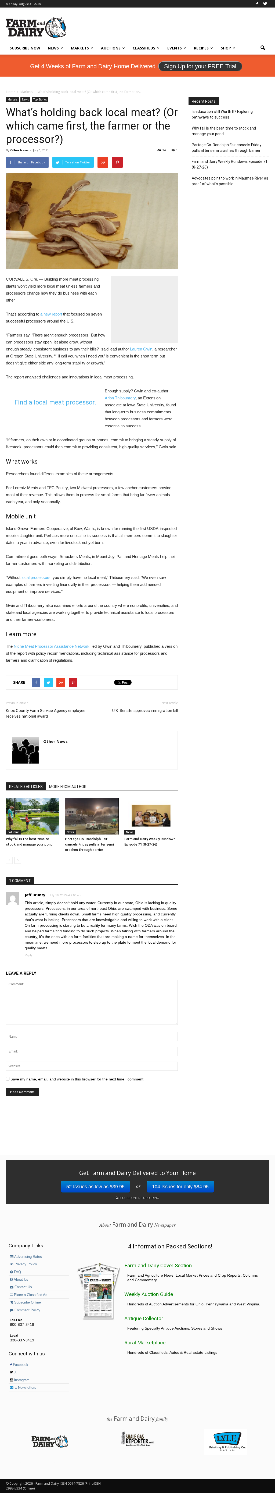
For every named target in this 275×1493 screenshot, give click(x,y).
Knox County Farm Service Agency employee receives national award (45, 713)
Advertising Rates (27, 1257)
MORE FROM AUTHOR (67, 787)
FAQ (17, 1272)
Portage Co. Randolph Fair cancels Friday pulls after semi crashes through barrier (89, 844)
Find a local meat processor (55, 402)
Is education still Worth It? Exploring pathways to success (222, 114)
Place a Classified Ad (30, 1295)
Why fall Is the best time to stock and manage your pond (224, 131)
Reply (28, 955)
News (53, 48)
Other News (19, 150)
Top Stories (40, 99)
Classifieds (144, 48)
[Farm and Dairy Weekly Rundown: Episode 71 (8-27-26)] (151, 816)
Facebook (20, 1365)
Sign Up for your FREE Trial (200, 66)
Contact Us (22, 1287)
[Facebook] (257, 4)
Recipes (201, 48)
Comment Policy (26, 1310)
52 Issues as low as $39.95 (95, 1186)
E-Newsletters (24, 1388)
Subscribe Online (27, 1302)
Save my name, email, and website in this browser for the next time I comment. (77, 1079)
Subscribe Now (25, 48)
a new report (51, 314)
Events (174, 48)
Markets (80, 48)
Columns (14, 832)
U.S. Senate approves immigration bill (145, 710)
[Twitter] (265, 4)
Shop (226, 48)
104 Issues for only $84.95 (180, 1186)
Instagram (21, 1380)
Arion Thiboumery (120, 398)
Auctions (111, 48)
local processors (35, 577)
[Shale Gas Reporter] (137, 1445)
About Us (20, 1279)
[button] (262, 48)
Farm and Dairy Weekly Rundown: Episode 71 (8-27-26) (229, 164)
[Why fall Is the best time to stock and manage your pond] (32, 816)
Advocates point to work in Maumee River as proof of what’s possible (230, 181)
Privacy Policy (25, 1264)
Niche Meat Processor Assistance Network (51, 646)
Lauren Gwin (141, 349)
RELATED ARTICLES (26, 787)
